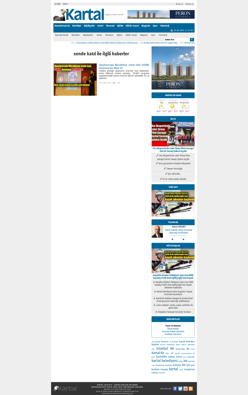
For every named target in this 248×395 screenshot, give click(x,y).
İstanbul (164, 369)
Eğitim (120, 25)
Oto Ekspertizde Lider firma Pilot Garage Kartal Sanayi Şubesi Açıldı (173, 149)
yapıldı (177, 353)
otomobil (191, 361)
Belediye (76, 25)
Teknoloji (164, 25)
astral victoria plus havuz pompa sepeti (109, 391)
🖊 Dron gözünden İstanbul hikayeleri (173, 163)
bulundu (163, 345)
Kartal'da (164, 341)
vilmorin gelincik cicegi (131, 391)
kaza (193, 349)
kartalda (161, 356)
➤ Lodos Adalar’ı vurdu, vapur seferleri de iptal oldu (173, 306)
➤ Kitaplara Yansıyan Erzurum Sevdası (173, 312)
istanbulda (191, 357)
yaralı (157, 341)
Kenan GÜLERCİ (179, 227)
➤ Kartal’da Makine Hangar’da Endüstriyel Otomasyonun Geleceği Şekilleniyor (173, 299)
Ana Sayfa (107, 389)
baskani (175, 342)
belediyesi (171, 345)
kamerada (180, 349)
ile (188, 348)
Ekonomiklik (173, 328)
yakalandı (191, 345)
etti (171, 353)
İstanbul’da (159, 365)
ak (170, 342)
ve (172, 348)
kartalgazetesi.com (100, 387)
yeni (193, 365)
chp (153, 349)
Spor (155, 25)
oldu (153, 365)
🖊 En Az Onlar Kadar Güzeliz (173, 179)
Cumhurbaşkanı (186, 353)
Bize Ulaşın (127, 389)
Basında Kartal (62, 25)
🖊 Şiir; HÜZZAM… (173, 173)
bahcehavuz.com (128, 394)
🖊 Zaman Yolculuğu (173, 168)
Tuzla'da (162, 373)
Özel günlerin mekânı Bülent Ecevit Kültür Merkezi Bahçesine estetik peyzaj (98, 43)
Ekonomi (110, 25)
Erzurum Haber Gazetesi (173, 331)
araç (184, 357)
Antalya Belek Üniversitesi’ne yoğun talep (152, 43)
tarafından (168, 365)
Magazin (146, 25)
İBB (185, 361)
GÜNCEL (183, 345)
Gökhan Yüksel (175, 356)
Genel (100, 25)
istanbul (162, 348)
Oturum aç (189, 4)
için (188, 365)
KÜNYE (65, 4)
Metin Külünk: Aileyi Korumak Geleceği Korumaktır (178, 231)
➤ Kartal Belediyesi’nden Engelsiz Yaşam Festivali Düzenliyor (173, 293)
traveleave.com (107, 394)
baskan (155, 369)
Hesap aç (179, 4)
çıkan (178, 344)
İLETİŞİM (57, 4)
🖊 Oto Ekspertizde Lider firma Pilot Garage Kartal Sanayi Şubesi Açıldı (173, 157)
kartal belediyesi (165, 360)
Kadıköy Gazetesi (173, 334)
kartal (173, 369)
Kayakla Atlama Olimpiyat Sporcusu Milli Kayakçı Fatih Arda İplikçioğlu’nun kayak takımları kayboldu (173, 278)
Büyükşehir (89, 25)
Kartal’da (158, 353)
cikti (153, 342)
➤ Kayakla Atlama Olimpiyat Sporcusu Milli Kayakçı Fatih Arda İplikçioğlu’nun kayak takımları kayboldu (173, 285)
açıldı (181, 370)
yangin (180, 361)
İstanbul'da (189, 369)
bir (184, 365)
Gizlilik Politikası (117, 389)
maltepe (155, 373)
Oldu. (167, 353)
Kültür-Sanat (132, 25)
